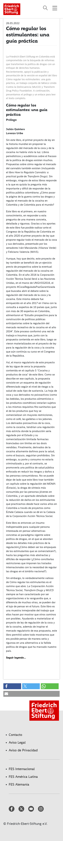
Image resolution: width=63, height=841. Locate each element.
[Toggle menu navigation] (55, 7)
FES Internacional (22, 769)
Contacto (15, 735)
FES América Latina (23, 777)
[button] (12, 686)
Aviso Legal (17, 742)
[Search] (46, 7)
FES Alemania (19, 784)
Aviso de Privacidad (23, 750)
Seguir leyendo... (16, 657)
